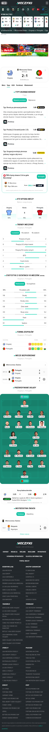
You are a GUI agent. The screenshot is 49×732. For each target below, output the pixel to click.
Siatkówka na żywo (32, 651)
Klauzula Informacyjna (34, 556)
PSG (27, 596)
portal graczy (24, 561)
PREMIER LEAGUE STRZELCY (10, 664)
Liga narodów (7, 599)
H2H (13, 85)
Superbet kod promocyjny (34, 702)
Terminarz (19, 85)
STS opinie (5, 689)
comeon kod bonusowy (33, 718)
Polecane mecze (31, 671)
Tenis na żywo (30, 658)
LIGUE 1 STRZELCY (7, 677)
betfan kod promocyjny (34, 705)
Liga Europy (6, 574)
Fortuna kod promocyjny (34, 692)
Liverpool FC (30, 577)
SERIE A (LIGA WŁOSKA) (9, 590)
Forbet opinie (6, 705)
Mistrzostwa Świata (21, 30)
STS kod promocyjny (32, 689)
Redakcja (14, 552)
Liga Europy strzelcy (9, 655)
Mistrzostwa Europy (33, 677)
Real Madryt (30, 574)
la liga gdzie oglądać (9, 611)
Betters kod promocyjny (10, 715)
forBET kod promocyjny (10, 698)
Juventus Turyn (31, 599)
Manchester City (31, 593)
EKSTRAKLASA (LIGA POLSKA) (11, 580)
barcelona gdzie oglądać (11, 608)
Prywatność (42, 552)
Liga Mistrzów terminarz (34, 608)
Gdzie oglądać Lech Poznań (11, 643)
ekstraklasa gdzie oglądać (11, 620)
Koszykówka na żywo (33, 661)
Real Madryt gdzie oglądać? (11, 702)
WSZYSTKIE (44, 14)
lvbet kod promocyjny (33, 708)
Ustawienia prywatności (15, 556)
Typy (8, 85)
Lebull (4, 711)
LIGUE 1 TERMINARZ (31, 634)
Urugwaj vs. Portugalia (36, 30)
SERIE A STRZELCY (7, 671)
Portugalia (9, 348)
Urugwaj (8, 344)
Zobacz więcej (24, 534)
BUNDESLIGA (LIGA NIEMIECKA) (11, 593)
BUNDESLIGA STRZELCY (9, 674)
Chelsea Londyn (31, 590)
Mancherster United (32, 580)
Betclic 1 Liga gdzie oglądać (11, 631)
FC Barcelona (30, 570)
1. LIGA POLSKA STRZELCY (9, 681)
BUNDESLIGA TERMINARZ (33, 630)
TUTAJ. (29, 500)
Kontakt (6, 552)
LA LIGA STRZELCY (7, 668)
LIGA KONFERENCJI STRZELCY (11, 658)
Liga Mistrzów (7, 570)
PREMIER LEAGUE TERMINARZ (34, 621)
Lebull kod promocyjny (34, 715)
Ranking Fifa (30, 664)
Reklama (23, 552)
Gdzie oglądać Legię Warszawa (12, 640)
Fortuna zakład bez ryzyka (35, 711)
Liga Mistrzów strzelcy (10, 651)
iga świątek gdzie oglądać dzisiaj (11, 615)
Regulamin (31, 552)
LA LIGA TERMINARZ (31, 624)
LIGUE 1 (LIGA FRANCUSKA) (10, 596)
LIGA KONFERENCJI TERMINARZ (35, 614)
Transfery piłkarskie (33, 674)
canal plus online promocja (11, 623)
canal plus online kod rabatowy (9, 627)
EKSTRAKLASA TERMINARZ (33, 617)
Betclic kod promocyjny (34, 695)
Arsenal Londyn (31, 587)
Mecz (3, 85)
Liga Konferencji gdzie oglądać (9, 636)
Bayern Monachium (32, 583)
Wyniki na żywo (6, 14)
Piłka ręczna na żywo (33, 655)
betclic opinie (30, 698)
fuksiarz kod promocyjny (11, 708)
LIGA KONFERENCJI (8, 577)
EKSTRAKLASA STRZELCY (9, 661)
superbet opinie (7, 695)
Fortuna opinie (7, 692)
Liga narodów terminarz (34, 637)
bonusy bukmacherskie (10, 718)
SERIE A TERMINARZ (31, 627)
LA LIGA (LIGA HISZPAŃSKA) (10, 587)
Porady (28, 668)
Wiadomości (28, 85)
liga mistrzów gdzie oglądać (35, 681)
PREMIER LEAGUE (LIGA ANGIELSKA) (12, 583)
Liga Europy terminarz (33, 611)
